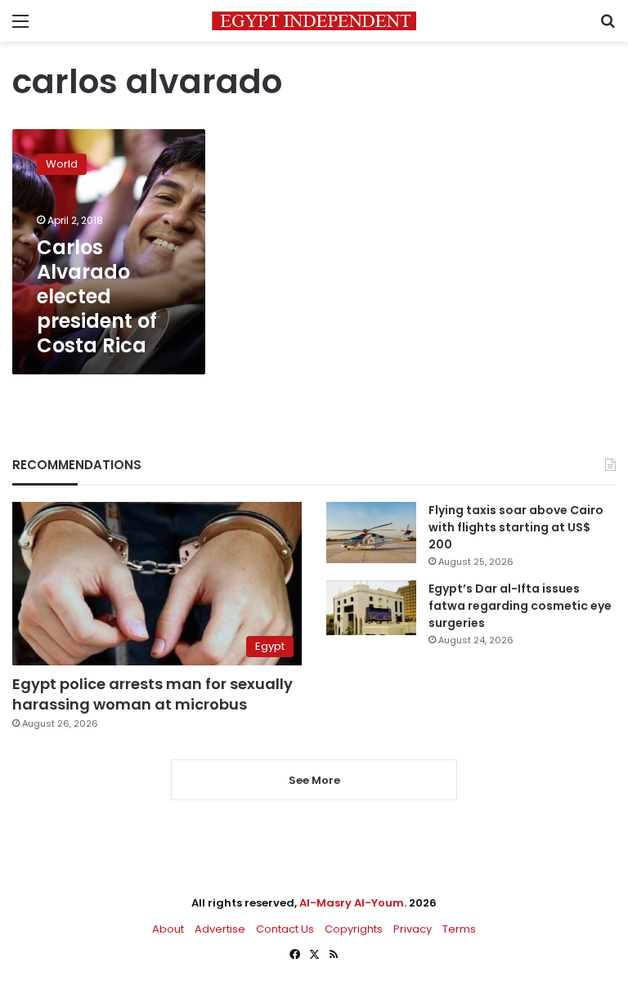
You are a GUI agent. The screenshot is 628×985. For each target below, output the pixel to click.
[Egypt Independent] (314, 20)
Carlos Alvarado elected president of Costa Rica (97, 296)
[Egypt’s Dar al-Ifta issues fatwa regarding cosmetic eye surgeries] (371, 607)
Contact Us (285, 929)
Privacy (412, 929)
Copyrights (354, 929)
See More (314, 780)
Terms (459, 929)
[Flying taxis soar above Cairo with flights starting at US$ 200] (371, 532)
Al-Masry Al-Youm (351, 903)
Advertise (220, 929)
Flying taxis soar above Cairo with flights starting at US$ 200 (515, 527)
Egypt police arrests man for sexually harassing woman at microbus (152, 694)
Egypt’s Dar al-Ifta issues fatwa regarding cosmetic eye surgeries (520, 605)
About (168, 929)
